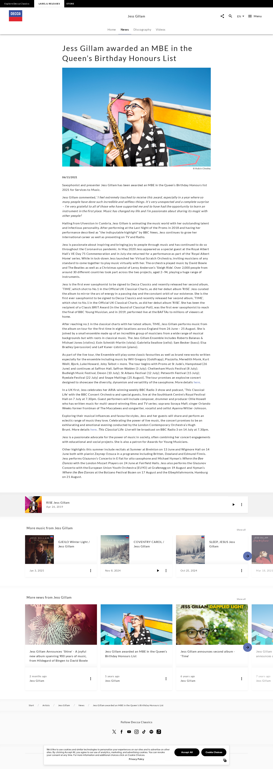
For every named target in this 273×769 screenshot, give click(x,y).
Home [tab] (112, 29)
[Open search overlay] (230, 16)
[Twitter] (114, 731)
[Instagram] (136, 731)
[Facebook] (121, 731)
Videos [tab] (161, 29)
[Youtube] (129, 731)
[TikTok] (144, 731)
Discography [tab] (142, 29)
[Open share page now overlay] (222, 16)
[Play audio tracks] (233, 504)
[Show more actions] (241, 504)
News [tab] (125, 29)
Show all (241, 529)
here (197, 382)
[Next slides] (247, 556)
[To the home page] (67, 20)
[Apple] (158, 731)
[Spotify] (151, 731)
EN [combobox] (239, 16)
